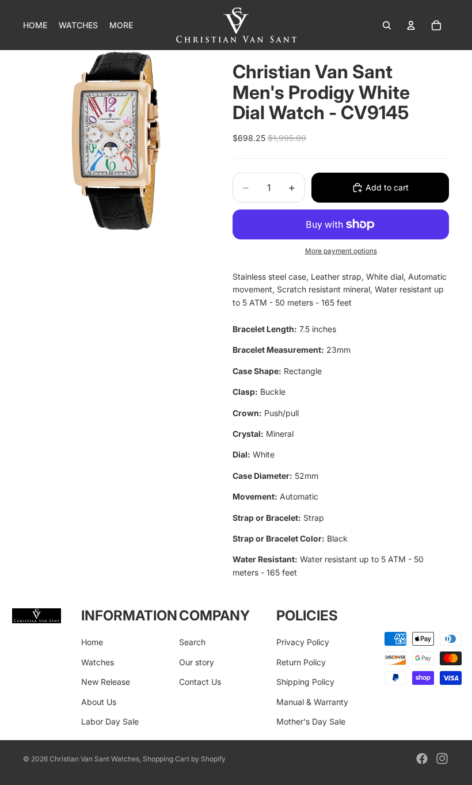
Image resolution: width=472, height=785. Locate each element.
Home (92, 642)
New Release (105, 682)
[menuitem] (121, 25)
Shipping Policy (305, 682)
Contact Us (200, 682)
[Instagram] (442, 758)
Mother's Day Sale (310, 721)
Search (192, 642)
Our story (196, 662)
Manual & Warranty (312, 702)
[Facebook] (422, 758)
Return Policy (301, 662)
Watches (97, 662)
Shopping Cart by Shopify (184, 758)
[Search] (386, 25)
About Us (98, 702)
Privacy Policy (302, 642)
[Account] (411, 25)
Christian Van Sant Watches (94, 758)
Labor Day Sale (110, 721)
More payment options (341, 251)
